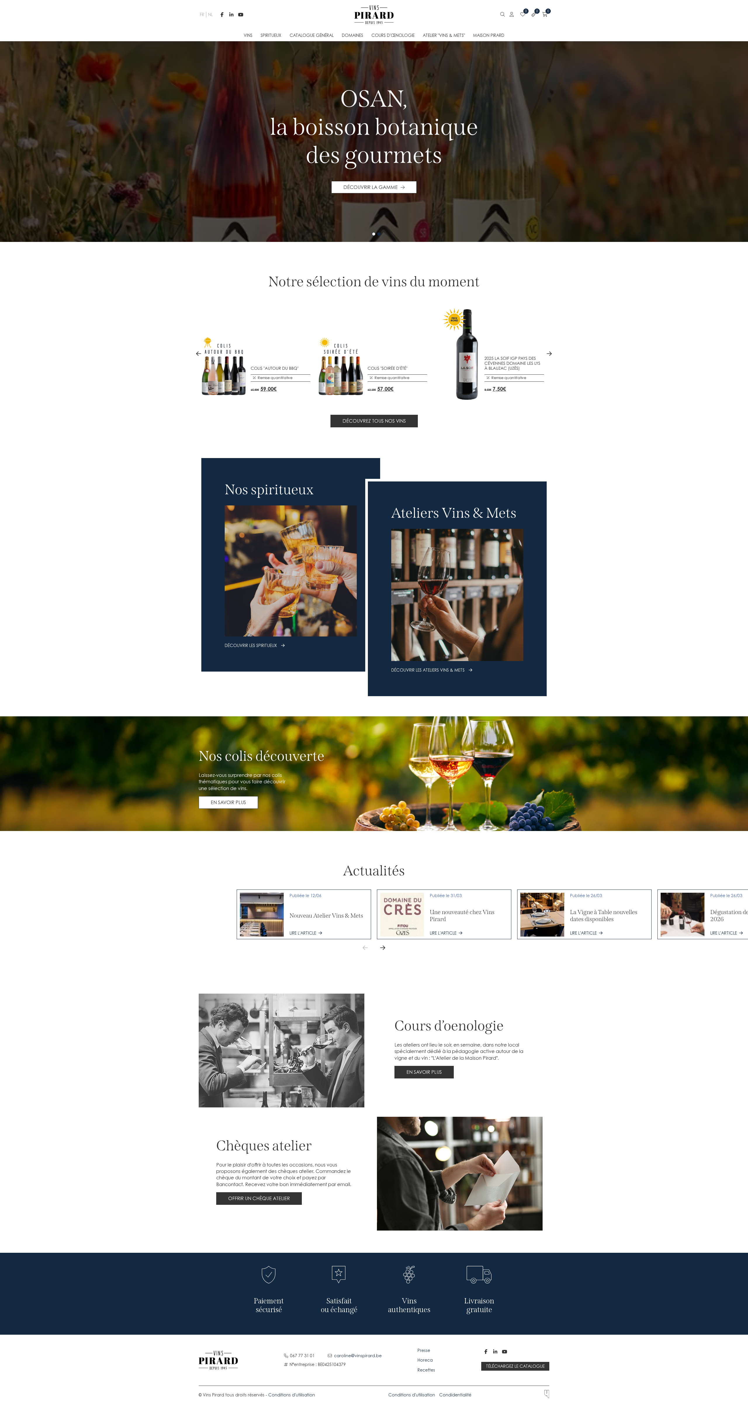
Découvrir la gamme (370, 187)
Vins (248, 35)
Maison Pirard (488, 35)
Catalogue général (312, 35)
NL (210, 14)
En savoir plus (228, 802)
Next (549, 354)
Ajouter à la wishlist (268, 387)
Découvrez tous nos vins (374, 421)
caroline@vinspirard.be (358, 1355)
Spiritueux (271, 35)
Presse (424, 1350)
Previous (199, 354)
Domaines (352, 35)
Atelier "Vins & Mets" (444, 35)
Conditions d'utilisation (291, 1394)
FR (201, 14)
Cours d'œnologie (393, 35)
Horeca (425, 1359)
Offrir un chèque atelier (259, 1198)
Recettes (426, 1369)
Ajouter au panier (255, 387)
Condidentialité (455, 1394)
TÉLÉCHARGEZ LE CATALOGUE (515, 1366)
